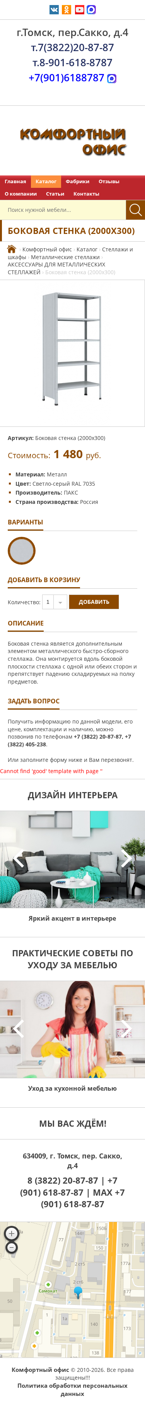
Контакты (86, 194)
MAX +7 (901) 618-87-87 (83, 1198)
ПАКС (71, 492)
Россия (89, 501)
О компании (21, 194)
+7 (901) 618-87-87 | (69, 1186)
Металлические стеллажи (65, 257)
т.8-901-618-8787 (72, 62)
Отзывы (109, 181)
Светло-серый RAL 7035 (63, 483)
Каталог (46, 181)
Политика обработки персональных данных (72, 1389)
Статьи (55, 194)
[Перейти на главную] (72, 140)
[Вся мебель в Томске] (11, 249)
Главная (15, 181)
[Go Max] (91, 9)
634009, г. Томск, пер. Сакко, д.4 (72, 1160)
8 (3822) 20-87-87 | (67, 1180)
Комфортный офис (47, 249)
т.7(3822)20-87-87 (72, 47)
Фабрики (77, 181)
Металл (57, 474)
